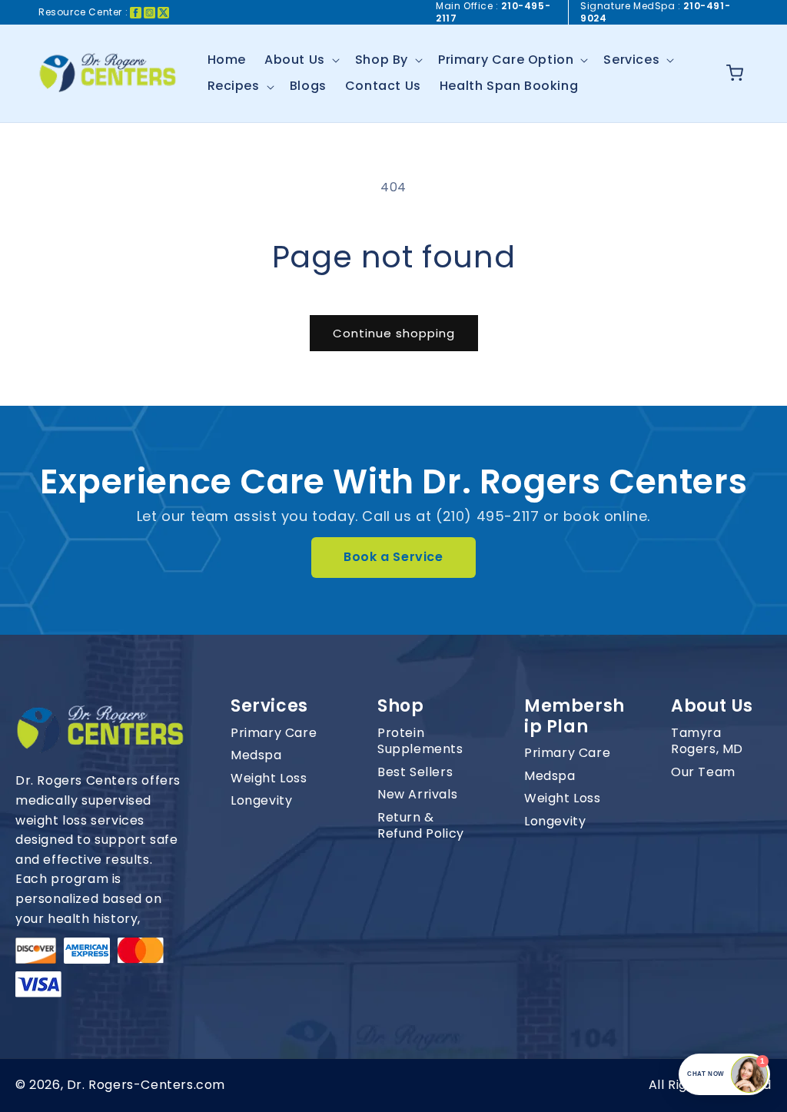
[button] (300, 60)
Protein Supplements (420, 741)
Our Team (703, 772)
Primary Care (274, 733)
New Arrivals (417, 794)
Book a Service (393, 557)
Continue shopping (394, 333)
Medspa (256, 755)
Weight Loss (269, 778)
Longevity (261, 800)
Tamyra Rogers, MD (707, 741)
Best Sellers (415, 772)
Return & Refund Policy (420, 825)
